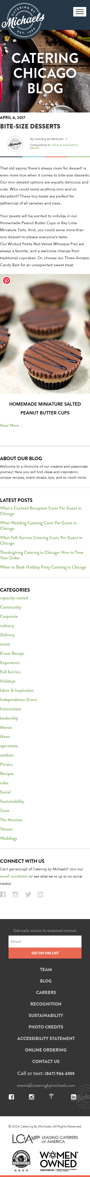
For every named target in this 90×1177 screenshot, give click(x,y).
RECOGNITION (46, 1004)
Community (10, 607)
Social (5, 792)
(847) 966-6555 (59, 1073)
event (5, 644)
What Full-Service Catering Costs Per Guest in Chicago (41, 540)
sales (4, 783)
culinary (7, 625)
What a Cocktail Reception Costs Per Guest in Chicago (40, 510)
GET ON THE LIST (45, 953)
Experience (10, 662)
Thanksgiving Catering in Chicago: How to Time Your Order (42, 555)
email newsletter (14, 876)
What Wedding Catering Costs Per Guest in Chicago (38, 525)
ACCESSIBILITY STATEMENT (46, 1038)
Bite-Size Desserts (30, 126)
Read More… (11, 425)
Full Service (10, 672)
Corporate (9, 616)
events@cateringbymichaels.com (46, 1085)
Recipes (7, 773)
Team (5, 810)
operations (9, 746)
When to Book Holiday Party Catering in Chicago (43, 567)
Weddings (8, 838)
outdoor (7, 755)
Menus (34, 148)
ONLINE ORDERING (46, 1050)
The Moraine (11, 820)
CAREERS (46, 992)
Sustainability (12, 801)
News (5, 736)
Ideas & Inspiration (64, 145)
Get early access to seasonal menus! (45, 930)
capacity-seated (14, 598)
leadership (9, 718)
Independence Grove (18, 699)
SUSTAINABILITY (46, 1015)
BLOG (46, 981)
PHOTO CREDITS (45, 1027)
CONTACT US (46, 1061)
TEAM (46, 969)
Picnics (6, 764)
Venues (6, 829)
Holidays (8, 681)
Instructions (10, 709)
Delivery (7, 635)
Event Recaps (12, 653)
